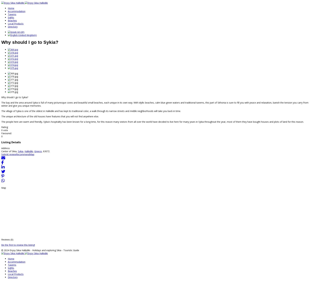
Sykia (20, 151)
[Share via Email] (3, 158)
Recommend (23, 154)
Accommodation (16, 11)
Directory (13, 26)
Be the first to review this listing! (18, 244)
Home (11, 8)
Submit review (8, 154)
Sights (11, 17)
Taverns (12, 14)
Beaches (12, 20)
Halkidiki (29, 151)
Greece (38, 151)
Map (32, 154)
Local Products (16, 23)
